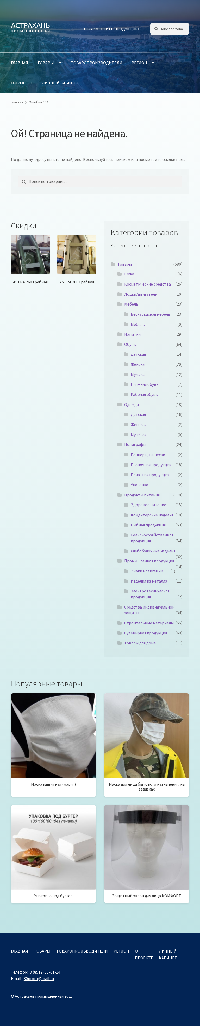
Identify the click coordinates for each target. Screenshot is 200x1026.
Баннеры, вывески (148, 454)
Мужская (138, 374)
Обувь (130, 344)
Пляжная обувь (145, 384)
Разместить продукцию (113, 28)
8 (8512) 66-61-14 (45, 972)
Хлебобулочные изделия (153, 551)
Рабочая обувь (144, 394)
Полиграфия (135, 444)
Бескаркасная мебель (150, 314)
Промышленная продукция (149, 560)
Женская (138, 364)
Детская (138, 354)
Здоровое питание (148, 504)
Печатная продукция (150, 474)
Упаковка (139, 484)
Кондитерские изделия (152, 514)
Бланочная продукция (151, 464)
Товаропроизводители (96, 62)
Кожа (129, 273)
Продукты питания (142, 494)
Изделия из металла (149, 581)
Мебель (131, 304)
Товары (45, 62)
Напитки (132, 334)
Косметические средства (147, 284)
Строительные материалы (149, 622)
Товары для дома (140, 642)
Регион (139, 62)
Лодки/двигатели (140, 294)
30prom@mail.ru (39, 978)
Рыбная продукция (148, 525)
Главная (19, 62)
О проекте (22, 82)
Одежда (131, 404)
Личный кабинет (60, 82)
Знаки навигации (147, 570)
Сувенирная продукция (145, 633)
